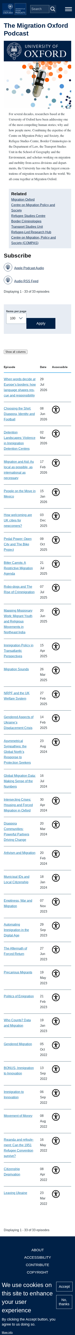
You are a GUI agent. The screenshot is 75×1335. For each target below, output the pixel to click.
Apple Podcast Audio (29, 268)
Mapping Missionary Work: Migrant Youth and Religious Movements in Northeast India (18, 621)
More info (7, 1332)
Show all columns (15, 351)
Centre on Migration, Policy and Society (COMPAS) (33, 240)
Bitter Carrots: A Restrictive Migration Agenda (18, 568)
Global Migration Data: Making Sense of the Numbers (20, 781)
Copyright (37, 1272)
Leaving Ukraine (15, 1193)
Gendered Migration (18, 1044)
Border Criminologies (26, 221)
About (37, 1250)
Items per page (16, 311)
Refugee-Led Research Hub (31, 232)
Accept (64, 1287)
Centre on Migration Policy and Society (33, 207)
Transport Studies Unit (27, 226)
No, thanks (64, 1302)
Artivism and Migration (19, 853)
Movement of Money (18, 1115)
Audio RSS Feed (26, 281)
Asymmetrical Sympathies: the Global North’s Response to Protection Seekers (17, 751)
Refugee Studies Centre (28, 216)
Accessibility (37, 1257)
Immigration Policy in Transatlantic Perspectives (18, 651)
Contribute (37, 1265)
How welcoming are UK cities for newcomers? (18, 520)
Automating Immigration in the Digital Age (16, 930)
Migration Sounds (16, 669)
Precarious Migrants (18, 972)
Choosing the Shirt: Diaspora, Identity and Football (19, 414)
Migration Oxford (23, 199)
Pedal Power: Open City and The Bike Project (18, 544)
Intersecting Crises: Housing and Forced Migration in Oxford (18, 805)
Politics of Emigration (19, 996)
